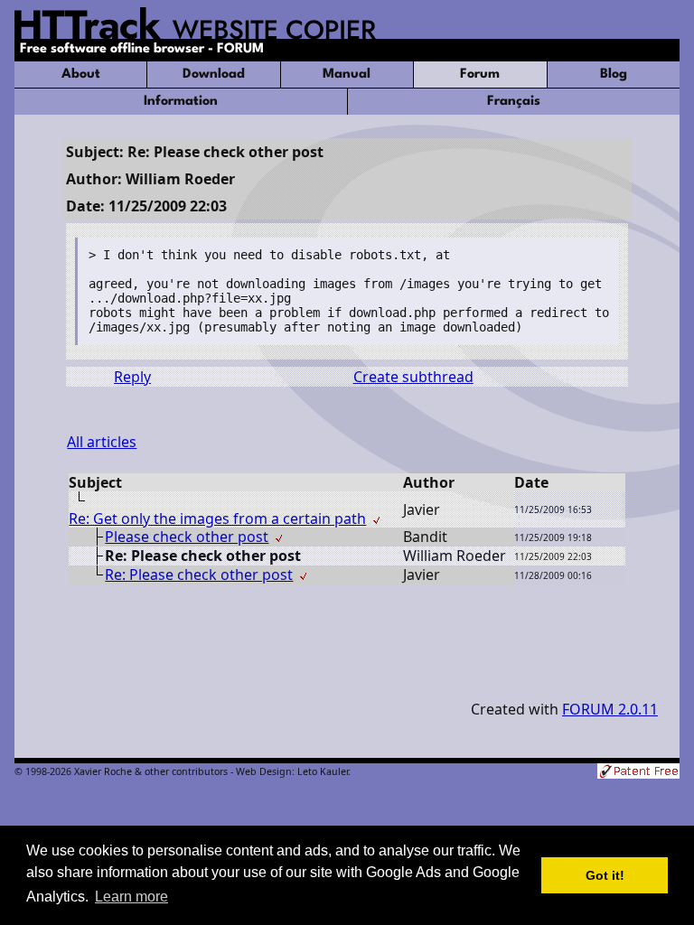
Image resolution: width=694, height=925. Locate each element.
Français (513, 101)
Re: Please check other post (199, 574)
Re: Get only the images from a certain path (217, 518)
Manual (346, 74)
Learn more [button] (131, 896)
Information (181, 101)
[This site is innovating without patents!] (638, 772)
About (80, 74)
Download (214, 74)
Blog (613, 74)
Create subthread (413, 377)
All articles (101, 442)
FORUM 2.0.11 (610, 709)
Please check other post (186, 537)
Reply (132, 377)
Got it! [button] (605, 875)
